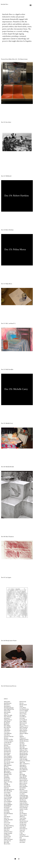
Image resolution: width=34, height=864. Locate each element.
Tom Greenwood (24, 821)
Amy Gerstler (7, 710)
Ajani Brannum (7, 703)
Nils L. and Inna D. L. (25, 763)
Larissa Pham (23, 707)
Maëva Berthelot (24, 748)
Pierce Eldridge (23, 775)
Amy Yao (6, 713)
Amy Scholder (7, 712)
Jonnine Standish (8, 833)
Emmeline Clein (8, 774)
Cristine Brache (8, 742)
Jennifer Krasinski (8, 819)
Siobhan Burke (23, 801)
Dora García (7, 760)
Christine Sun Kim (8, 739)
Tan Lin (21, 810)
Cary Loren (7, 732)
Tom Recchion (23, 822)
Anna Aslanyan (7, 716)
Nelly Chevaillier (24, 759)
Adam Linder (7, 701)
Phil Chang (22, 774)
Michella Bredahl (24, 754)
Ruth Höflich (23, 788)
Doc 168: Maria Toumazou (7, 536)
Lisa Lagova (22, 715)
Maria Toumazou (24, 727)
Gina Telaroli (7, 800)
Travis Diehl (22, 827)
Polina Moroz (23, 777)
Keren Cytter (7, 843)
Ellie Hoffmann (7, 772)
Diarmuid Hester (8, 757)
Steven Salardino (24, 807)
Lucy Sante (22, 718)
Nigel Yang (22, 762)
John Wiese (6, 830)
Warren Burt (23, 839)
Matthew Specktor (24, 739)
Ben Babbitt (7, 723)
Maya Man (22, 747)
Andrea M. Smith (8, 715)
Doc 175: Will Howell (6, 176)
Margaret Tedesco (24, 725)
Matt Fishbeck (23, 732)
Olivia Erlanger (23, 766)
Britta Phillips (7, 725)
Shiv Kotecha (23, 800)
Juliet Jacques (7, 837)
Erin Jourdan (7, 778)
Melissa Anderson (24, 751)
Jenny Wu (6, 821)
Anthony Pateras (8, 719)
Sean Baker (22, 794)
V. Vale (21, 833)
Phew (21, 772)
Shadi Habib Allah (24, 797)
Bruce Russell (7, 727)
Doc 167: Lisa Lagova (6, 577)
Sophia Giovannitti (24, 804)
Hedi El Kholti (7, 806)
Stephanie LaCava (24, 806)
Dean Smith (7, 754)
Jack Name (6, 810)
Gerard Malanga (8, 797)
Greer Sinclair (7, 803)
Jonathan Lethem (8, 831)
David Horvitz (7, 751)
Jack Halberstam (8, 809)
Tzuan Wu (22, 831)
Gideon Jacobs (7, 798)
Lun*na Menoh (23, 719)
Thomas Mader (23, 815)
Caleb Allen (7, 729)
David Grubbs (7, 750)
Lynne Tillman (23, 721)
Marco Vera (22, 724)
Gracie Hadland (8, 801)
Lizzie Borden (23, 716)
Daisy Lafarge (7, 744)
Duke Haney (7, 763)
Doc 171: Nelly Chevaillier (7, 369)
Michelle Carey (23, 756)
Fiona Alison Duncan (9, 789)
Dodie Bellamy (7, 759)
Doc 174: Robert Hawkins (7, 230)
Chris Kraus (7, 735)
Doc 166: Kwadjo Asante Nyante (9, 640)
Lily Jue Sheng (23, 713)
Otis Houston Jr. (23, 768)
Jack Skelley (7, 812)
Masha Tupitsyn (23, 730)
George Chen (7, 794)
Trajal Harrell (23, 825)
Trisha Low (22, 830)
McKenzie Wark (23, 750)
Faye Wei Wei (7, 786)
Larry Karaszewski (24, 709)
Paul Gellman (23, 771)
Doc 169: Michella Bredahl (7, 466)
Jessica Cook (7, 822)
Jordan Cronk (7, 836)
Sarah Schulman (23, 792)
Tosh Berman (23, 824)
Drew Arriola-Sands (9, 762)
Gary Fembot (7, 792)
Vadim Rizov (23, 834)
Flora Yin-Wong (8, 791)
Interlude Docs (4, 4)
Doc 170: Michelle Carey (7, 423)
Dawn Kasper (7, 753)
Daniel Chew (7, 747)
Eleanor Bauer (7, 768)
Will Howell (22, 840)
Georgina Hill (7, 795)
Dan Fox (6, 745)
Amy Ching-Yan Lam (9, 709)
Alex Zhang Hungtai (9, 707)
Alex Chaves (7, 704)
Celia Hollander (8, 733)
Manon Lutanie (23, 723)
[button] (30, 5)
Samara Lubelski (23, 791)
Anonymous (7, 718)
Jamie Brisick (7, 816)
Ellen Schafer (7, 771)
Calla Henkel (7, 730)
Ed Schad (6, 766)
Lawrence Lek (23, 712)
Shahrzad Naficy (24, 798)
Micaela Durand (23, 753)
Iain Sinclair (7, 807)
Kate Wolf (6, 842)
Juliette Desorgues (8, 839)
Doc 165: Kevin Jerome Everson (8, 686)
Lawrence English (24, 710)
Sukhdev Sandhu (24, 809)
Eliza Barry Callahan (9, 769)
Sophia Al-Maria (23, 803)
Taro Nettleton (23, 813)
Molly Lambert (23, 757)
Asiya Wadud (7, 721)
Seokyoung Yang (24, 795)
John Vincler (7, 828)
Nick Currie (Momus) (25, 760)
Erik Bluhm (6, 777)
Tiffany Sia (22, 816)
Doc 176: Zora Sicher (6, 122)
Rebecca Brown (23, 782)
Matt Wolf (22, 744)
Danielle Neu (7, 748)
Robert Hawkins (24, 786)
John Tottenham (8, 827)
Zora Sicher (22, 842)
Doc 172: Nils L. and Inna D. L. (8, 323)
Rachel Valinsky (23, 778)
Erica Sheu (6, 775)
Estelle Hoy (6, 780)
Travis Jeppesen (23, 828)
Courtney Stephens (8, 741)
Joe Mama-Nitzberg (9, 825)
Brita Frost (6, 724)
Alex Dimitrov (7, 706)
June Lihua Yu (7, 840)
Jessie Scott (6, 824)
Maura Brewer (23, 745)
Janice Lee (6, 818)
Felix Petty (6, 788)
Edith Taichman (8, 765)
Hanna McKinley (8, 804)
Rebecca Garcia (23, 783)
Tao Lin (21, 812)
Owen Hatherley (24, 769)
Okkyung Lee (23, 765)
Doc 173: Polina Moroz (6, 283)
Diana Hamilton (8, 756)
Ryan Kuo (22, 789)
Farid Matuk (7, 784)
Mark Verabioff (23, 729)
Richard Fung (23, 784)
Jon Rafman (7, 834)
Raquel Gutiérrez (24, 780)
